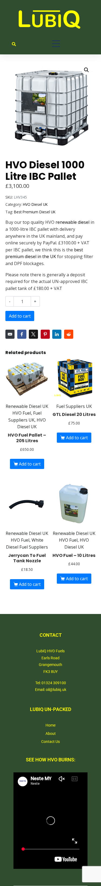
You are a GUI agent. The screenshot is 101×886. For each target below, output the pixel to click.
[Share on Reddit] (68, 334)
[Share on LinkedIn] (56, 334)
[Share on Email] (10, 334)
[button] (86, 70)
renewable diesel (72, 222)
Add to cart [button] (30, 464)
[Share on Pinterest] (45, 334)
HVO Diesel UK (35, 204)
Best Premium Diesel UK (34, 211)
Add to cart (20, 316)
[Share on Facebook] (21, 334)
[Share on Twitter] (33, 334)
